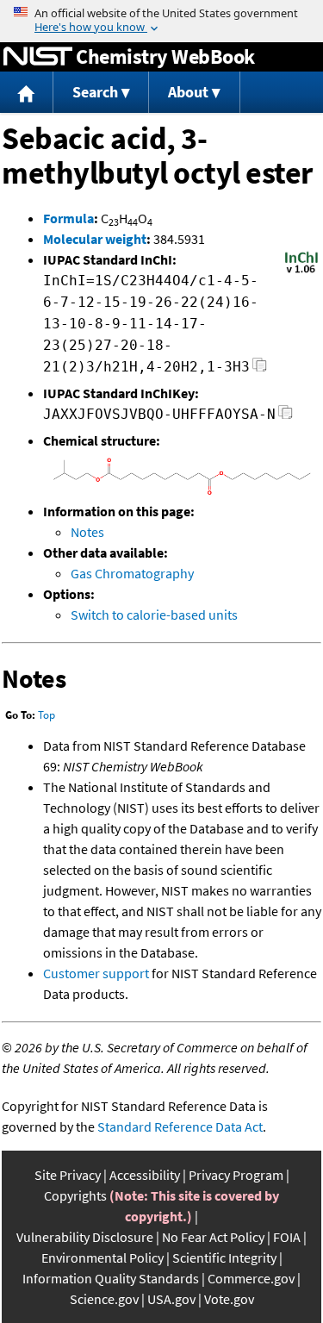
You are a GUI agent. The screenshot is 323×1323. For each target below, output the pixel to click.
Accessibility (144, 1174)
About (188, 92)
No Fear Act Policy (213, 1236)
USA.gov (171, 1298)
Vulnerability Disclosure (84, 1236)
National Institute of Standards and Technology (37, 57)
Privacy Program (236, 1174)
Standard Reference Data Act (180, 1126)
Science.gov (104, 1298)
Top (46, 715)
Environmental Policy (102, 1257)
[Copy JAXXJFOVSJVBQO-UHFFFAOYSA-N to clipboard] (285, 416)
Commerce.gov (251, 1278)
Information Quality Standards (110, 1278)
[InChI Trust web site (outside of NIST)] (301, 271)
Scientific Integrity (224, 1257)
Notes (87, 531)
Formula (68, 218)
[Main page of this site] (26, 93)
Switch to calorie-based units (154, 614)
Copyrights (75, 1195)
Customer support (96, 973)
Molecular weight (94, 238)
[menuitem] (26, 93)
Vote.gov (229, 1298)
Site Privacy (67, 1174)
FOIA (287, 1236)
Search (95, 92)
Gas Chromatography (132, 573)
